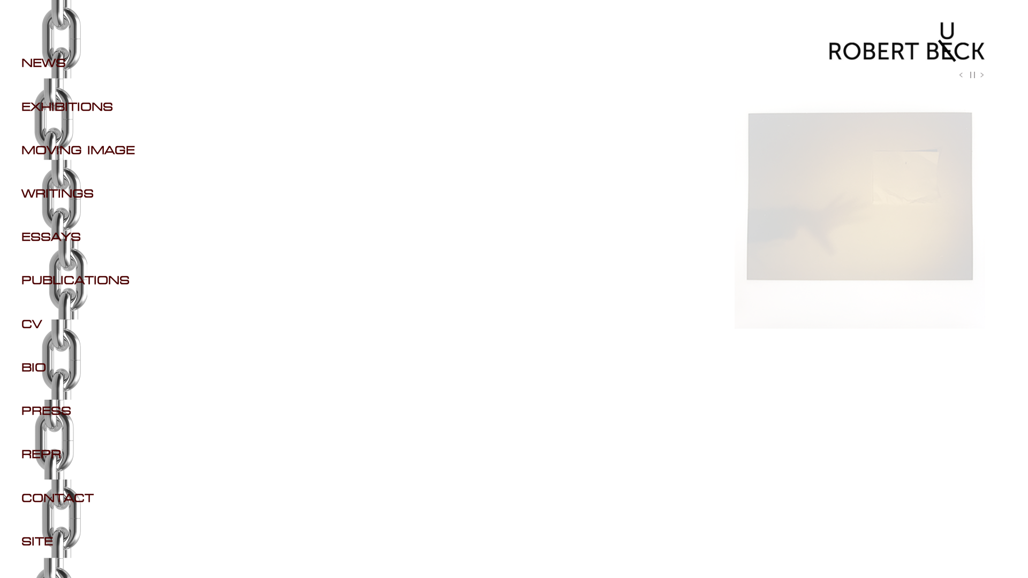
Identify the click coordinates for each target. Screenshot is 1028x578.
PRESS (46, 411)
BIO (33, 368)
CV (31, 325)
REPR (41, 455)
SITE (37, 542)
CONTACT (57, 499)
